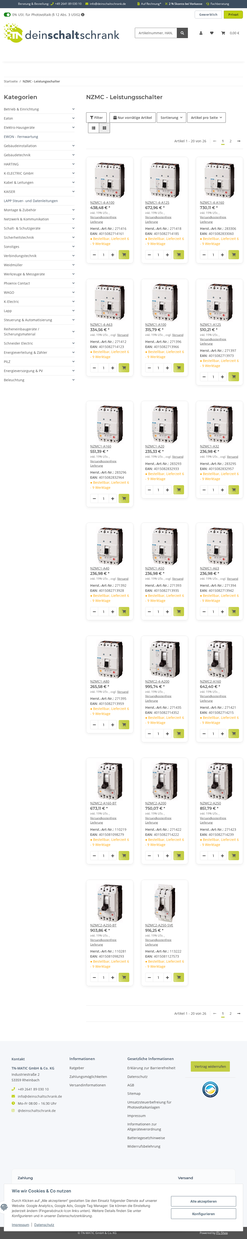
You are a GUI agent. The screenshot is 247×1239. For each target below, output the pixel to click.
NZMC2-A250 (210, 803)
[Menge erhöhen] (113, 254)
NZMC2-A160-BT (103, 803)
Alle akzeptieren (203, 1201)
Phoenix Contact (17, 283)
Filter (98, 117)
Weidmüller (13, 265)
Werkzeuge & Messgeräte (24, 274)
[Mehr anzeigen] (82, 14)
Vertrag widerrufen (210, 1066)
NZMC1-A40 (99, 568)
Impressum (136, 1115)
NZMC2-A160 (210, 681)
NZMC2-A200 (155, 803)
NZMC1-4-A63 (101, 324)
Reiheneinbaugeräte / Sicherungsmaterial (21, 331)
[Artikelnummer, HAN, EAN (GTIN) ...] (182, 33)
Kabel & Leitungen (19, 182)
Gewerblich (208, 14)
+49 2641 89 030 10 (68, 4)
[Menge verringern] (94, 254)
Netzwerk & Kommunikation (26, 219)
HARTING (11, 164)
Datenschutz (137, 1076)
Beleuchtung (14, 380)
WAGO (9, 292)
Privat (233, 14)
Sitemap (134, 1093)
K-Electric (11, 301)
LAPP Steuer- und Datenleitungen (31, 200)
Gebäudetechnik (17, 155)
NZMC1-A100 (155, 324)
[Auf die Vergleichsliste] (112, 165)
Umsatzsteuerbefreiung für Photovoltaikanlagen (149, 1105)
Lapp (8, 310)
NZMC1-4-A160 (212, 202)
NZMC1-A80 (99, 681)
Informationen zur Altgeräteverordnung (144, 1126)
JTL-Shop (222, 1233)
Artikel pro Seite (204, 117)
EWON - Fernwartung (21, 136)
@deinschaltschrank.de (37, 1110)
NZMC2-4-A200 (157, 681)
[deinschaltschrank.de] (61, 33)
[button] (201, 33)
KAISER (9, 191)
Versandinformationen (87, 1085)
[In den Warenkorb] (124, 254)
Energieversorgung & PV (23, 370)
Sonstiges (11, 246)
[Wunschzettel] (211, 33)
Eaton (8, 118)
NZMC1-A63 (209, 568)
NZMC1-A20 (154, 446)
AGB (130, 1085)
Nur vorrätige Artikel (134, 117)
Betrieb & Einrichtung (21, 109)
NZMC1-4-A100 (102, 202)
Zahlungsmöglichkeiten (88, 1076)
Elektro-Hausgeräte (19, 127)
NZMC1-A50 (154, 568)
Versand (122, 335)
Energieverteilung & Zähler (25, 352)
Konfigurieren (203, 1214)
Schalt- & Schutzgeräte (22, 228)
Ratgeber (76, 1068)
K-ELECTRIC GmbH (18, 173)
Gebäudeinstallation (20, 145)
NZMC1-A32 (209, 446)
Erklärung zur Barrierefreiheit (151, 1068)
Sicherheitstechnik (19, 237)
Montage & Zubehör (20, 210)
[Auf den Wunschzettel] (125, 165)
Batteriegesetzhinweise (146, 1138)
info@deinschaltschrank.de (108, 4)
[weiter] (238, 141)
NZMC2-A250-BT (103, 925)
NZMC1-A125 (210, 324)
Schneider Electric (18, 343)
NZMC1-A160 (100, 446)
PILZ (7, 361)
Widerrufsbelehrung (143, 1146)
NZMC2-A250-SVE (159, 925)
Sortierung (169, 117)
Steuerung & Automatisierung (28, 320)
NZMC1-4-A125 (157, 202)
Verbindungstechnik (20, 255)
